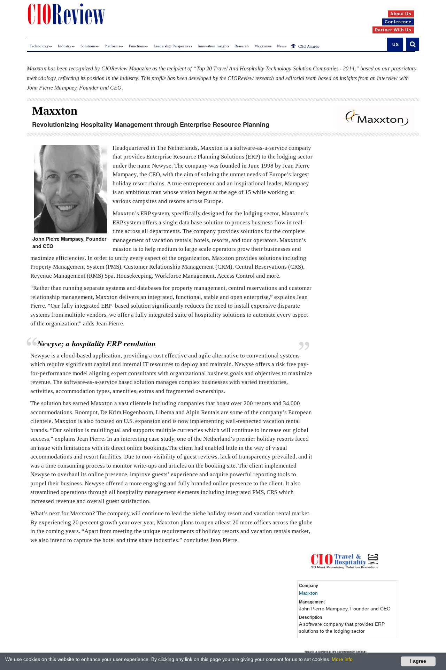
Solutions (87, 46)
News (281, 46)
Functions (137, 46)
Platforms (112, 46)
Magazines (262, 46)
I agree (418, 661)
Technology (39, 46)
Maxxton (308, 593)
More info (342, 659)
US (395, 44)
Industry (64, 46)
